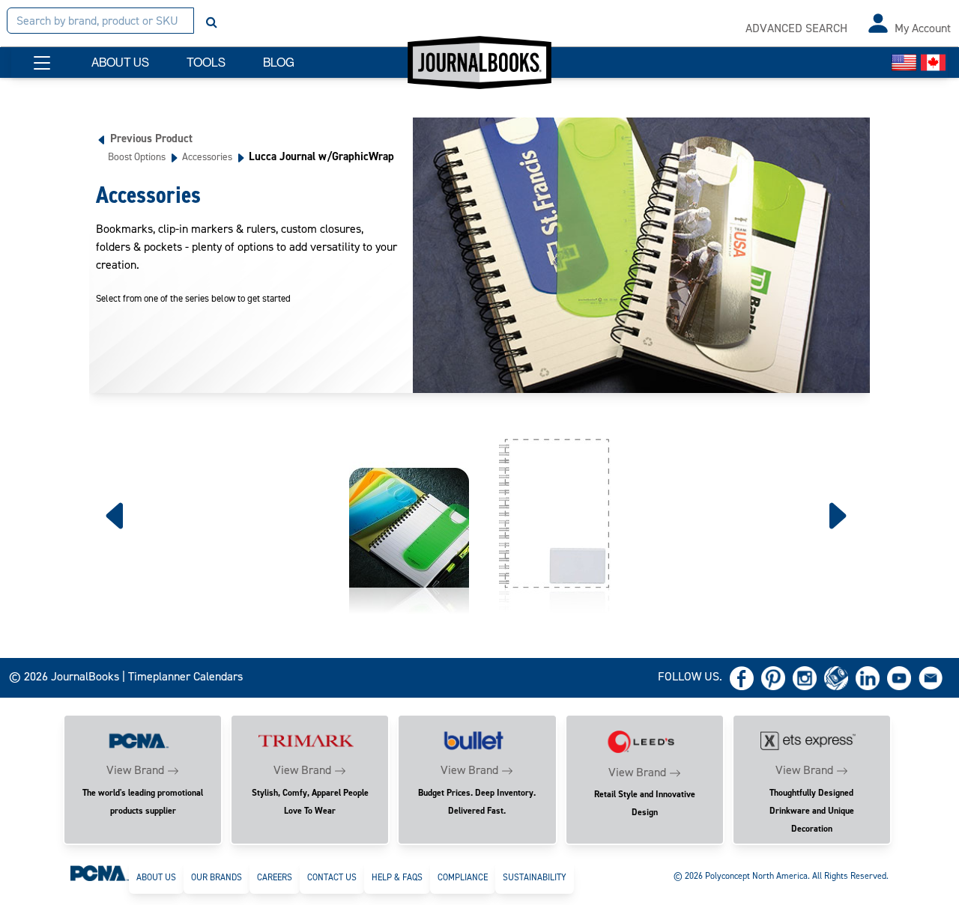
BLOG (278, 62)
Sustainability (534, 877)
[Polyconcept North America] (99, 873)
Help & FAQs (397, 877)
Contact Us (332, 877)
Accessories (207, 156)
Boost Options (137, 156)
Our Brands (216, 877)
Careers (274, 877)
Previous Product (151, 138)
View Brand (135, 770)
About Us (156, 877)
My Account (923, 28)
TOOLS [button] (206, 62)
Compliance (463, 877)
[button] (42, 63)
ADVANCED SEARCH (796, 28)
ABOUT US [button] (120, 62)
